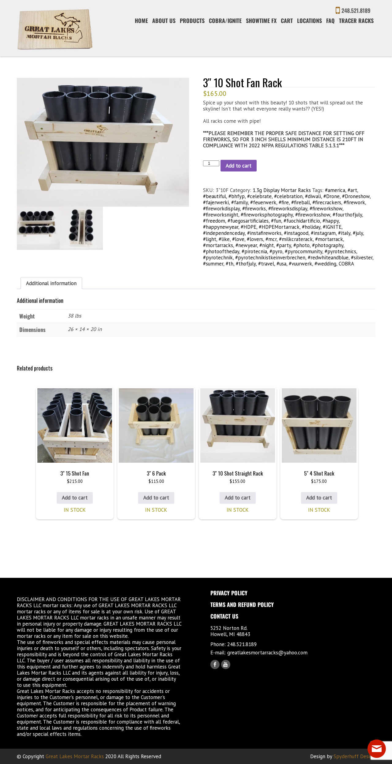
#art (352, 190)
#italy (344, 233)
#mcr (271, 239)
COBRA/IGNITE (225, 20)
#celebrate (259, 196)
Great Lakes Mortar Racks (75, 756)
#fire (284, 202)
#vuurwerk (300, 263)
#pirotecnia (254, 251)
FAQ (330, 20)
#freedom (214, 220)
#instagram (323, 233)
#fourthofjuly (347, 214)
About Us (163, 20)
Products (192, 20)
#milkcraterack (296, 239)
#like (224, 239)
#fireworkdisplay (221, 208)
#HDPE (248, 227)
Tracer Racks (356, 20)
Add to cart (238, 165)
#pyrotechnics (340, 251)
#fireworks (254, 208)
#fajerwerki (216, 202)
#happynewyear (220, 227)
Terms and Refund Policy (242, 604)
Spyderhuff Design (354, 756)
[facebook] (215, 664)
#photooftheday (221, 251)
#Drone (331, 196)
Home (141, 20)
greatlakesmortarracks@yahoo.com (267, 652)
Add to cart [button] (75, 497)
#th (229, 263)
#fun (276, 220)
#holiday (311, 227)
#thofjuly (246, 263)
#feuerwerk (263, 202)
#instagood (296, 233)
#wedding (325, 263)
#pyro (276, 251)
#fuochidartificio (302, 220)
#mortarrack (329, 239)
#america (335, 190)
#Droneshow (356, 196)
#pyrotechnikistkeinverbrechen (270, 257)
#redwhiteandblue (328, 257)
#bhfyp (236, 196)
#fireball (300, 202)
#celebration (288, 196)
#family (239, 202)
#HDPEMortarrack (279, 227)
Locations (309, 20)
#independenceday (224, 233)
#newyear (246, 245)
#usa (281, 263)
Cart (287, 20)
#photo (301, 245)
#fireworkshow (326, 208)
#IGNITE (332, 227)
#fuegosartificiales (248, 220)
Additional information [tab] (51, 283)
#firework (354, 202)
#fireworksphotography (267, 214)
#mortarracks (218, 245)
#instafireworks (264, 233)
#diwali (313, 196)
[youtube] (225, 664)
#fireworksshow (312, 214)
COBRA (346, 263)
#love (238, 239)
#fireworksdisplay (287, 208)
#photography (327, 245)
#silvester (361, 257)
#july (358, 233)
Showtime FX (261, 20)
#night (266, 245)
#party (283, 245)
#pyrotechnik (218, 257)
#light (209, 239)
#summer (213, 263)
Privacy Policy (228, 593)
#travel (266, 263)
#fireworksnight (220, 214)
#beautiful (214, 196)
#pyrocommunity (303, 251)
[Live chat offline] (377, 749)
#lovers (255, 239)
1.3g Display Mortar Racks (282, 190)
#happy (330, 220)
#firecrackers (326, 202)
